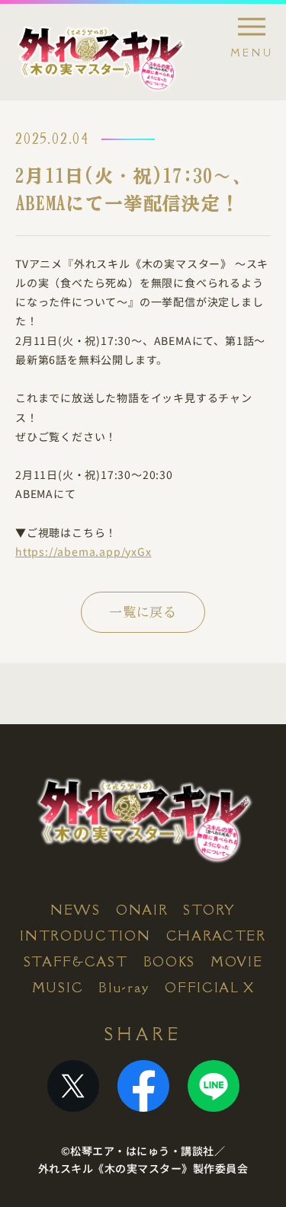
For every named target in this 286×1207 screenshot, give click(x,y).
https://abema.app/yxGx (83, 551)
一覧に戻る (143, 611)
